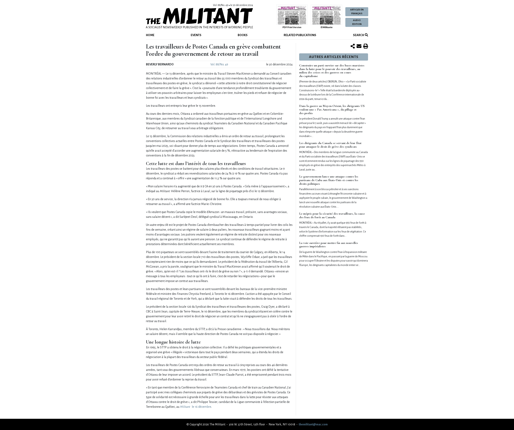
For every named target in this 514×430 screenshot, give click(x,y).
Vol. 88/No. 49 (219, 64)
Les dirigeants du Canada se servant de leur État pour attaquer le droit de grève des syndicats (330, 145)
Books (243, 35)
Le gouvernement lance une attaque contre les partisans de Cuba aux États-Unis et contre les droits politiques (328, 180)
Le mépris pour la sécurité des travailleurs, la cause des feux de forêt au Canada (332, 215)
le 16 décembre (195, 406)
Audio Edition (357, 22)
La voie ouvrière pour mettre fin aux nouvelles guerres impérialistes (328, 244)
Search (358, 35)
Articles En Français (357, 11)
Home (150, 35)
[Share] (353, 46)
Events (196, 35)
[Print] (365, 46)
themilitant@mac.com (313, 424)
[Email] (359, 46)
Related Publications (300, 35)
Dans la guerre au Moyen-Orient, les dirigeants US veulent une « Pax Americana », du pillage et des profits (332, 109)
